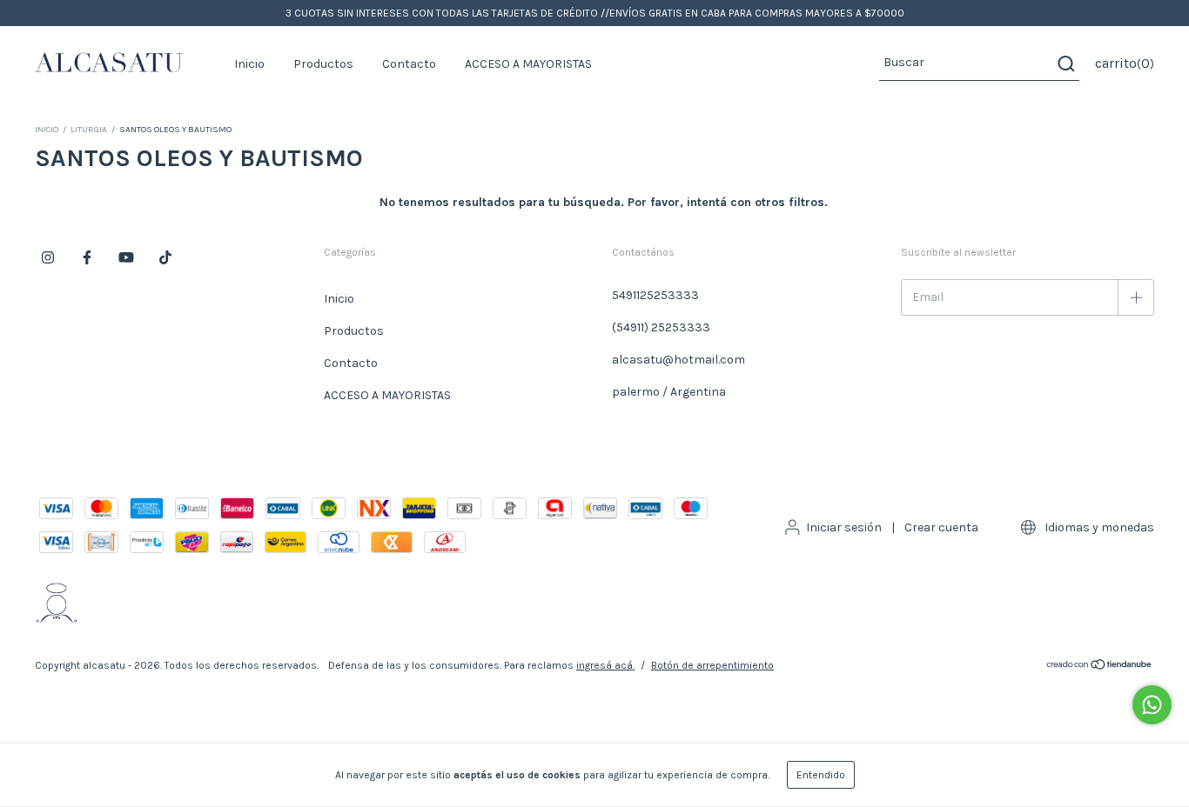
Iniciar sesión (844, 527)
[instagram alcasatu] (48, 257)
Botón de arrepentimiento (712, 665)
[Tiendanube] (1099, 667)
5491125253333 (655, 295)
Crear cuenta (941, 527)
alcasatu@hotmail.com (678, 359)
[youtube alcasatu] (126, 257)
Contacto (409, 64)
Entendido (820, 775)
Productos (323, 64)
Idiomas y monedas (1098, 527)
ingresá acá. (605, 665)
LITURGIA (89, 129)
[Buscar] (1065, 63)
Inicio (249, 64)
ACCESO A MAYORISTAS (528, 64)
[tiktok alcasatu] (165, 257)
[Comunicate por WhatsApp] (1152, 704)
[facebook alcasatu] (87, 257)
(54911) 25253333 (661, 327)
